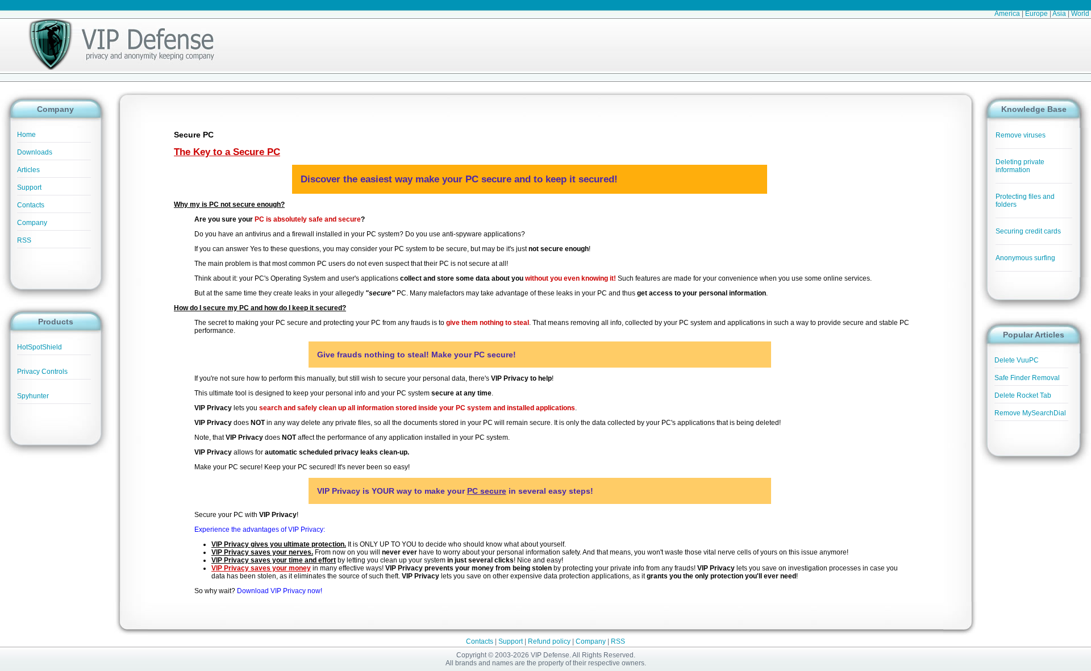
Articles (28, 170)
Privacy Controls (42, 372)
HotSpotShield (39, 347)
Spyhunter (33, 396)
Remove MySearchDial (1030, 413)
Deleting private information (1020, 166)
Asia (1059, 14)
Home (26, 135)
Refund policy (549, 641)
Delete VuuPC (1016, 360)
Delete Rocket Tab (1022, 395)
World (1080, 14)
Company (32, 223)
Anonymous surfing (1025, 258)
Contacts (30, 205)
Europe (1036, 14)
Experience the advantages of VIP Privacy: (259, 530)
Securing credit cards (1028, 231)
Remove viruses (1021, 135)
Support (29, 187)
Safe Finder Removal (1027, 378)
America (1007, 14)
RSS (24, 240)
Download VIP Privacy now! (279, 591)
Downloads (34, 152)
